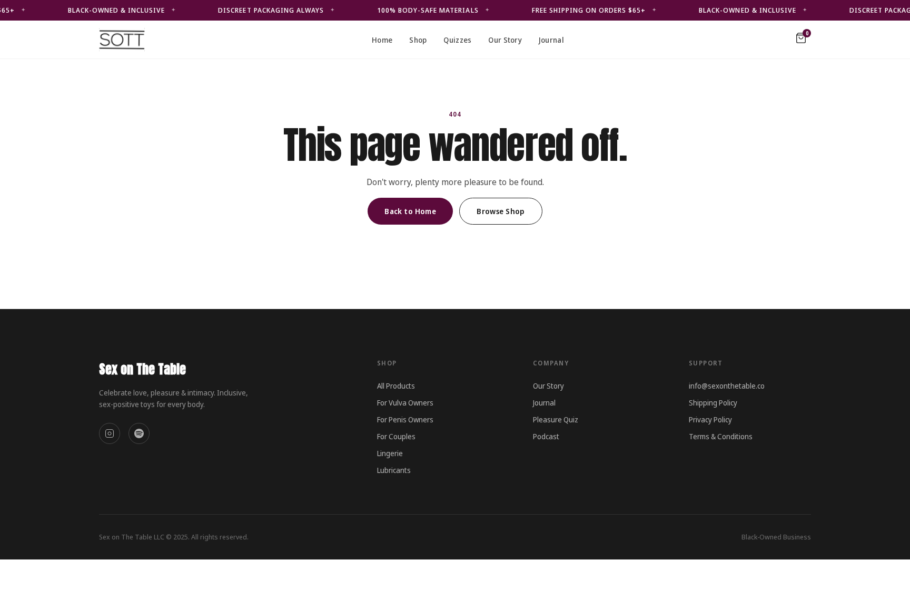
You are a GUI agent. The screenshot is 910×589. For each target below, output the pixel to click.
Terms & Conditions (721, 436)
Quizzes (457, 40)
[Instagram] (109, 433)
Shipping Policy (713, 403)
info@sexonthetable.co (727, 386)
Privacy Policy (710, 419)
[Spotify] (139, 433)
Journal (551, 40)
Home (382, 40)
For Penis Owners (405, 419)
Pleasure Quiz (555, 419)
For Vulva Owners (405, 403)
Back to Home (410, 211)
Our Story (505, 40)
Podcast (546, 436)
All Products (396, 386)
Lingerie (390, 453)
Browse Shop (501, 211)
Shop (418, 40)
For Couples (396, 436)
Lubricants (394, 470)
